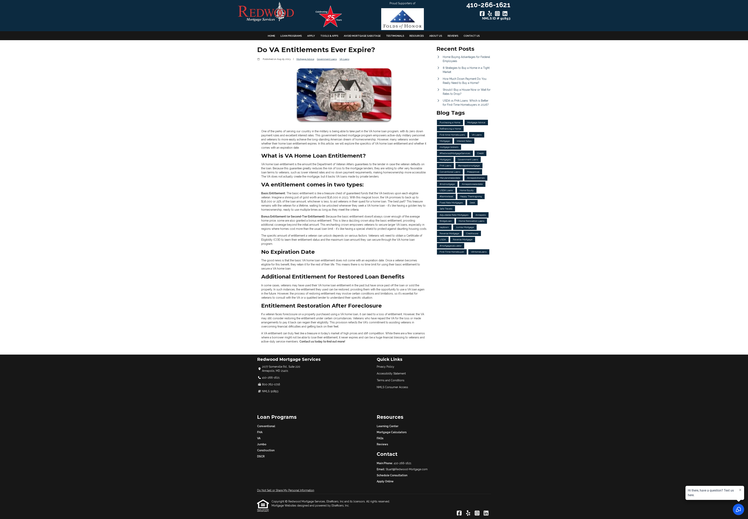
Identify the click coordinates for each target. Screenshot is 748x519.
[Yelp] (489, 14)
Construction (265, 450)
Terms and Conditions (390, 380)
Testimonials (395, 35)
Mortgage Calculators (392, 432)
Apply (311, 35)
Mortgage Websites (284, 505)
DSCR (261, 456)
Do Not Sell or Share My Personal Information (285, 490)
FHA (259, 432)
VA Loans (344, 59)
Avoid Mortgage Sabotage (362, 35)
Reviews (453, 35)
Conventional (266, 426)
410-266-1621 (402, 463)
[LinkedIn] (505, 14)
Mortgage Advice (305, 59)
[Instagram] (497, 14)
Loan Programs (291, 35)
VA (258, 438)
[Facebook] (482, 14)
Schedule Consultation (392, 475)
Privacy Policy (385, 366)
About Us (435, 35)
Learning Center (387, 426)
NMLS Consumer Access (392, 387)
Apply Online (385, 481)
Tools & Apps (329, 35)
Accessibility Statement (391, 373)
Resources (416, 35)
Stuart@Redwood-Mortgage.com (407, 469)
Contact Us (472, 35)
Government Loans (327, 59)
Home (271, 35)
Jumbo (261, 444)
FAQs (380, 438)
